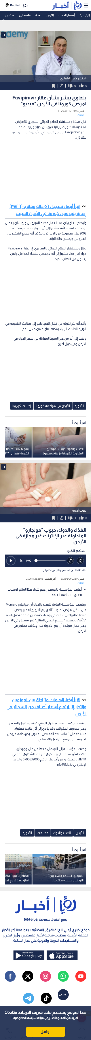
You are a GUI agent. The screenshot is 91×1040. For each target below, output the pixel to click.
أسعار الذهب (67, 15)
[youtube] (80, 976)
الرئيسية (85, 15)
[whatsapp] (63, 976)
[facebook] (10, 976)
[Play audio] (11, 561)
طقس (9, 15)
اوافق (45, 1031)
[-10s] (71, 561)
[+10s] (80, 561)
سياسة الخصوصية (24, 1018)
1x (21, 560)
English (15, 5)
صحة (38, 15)
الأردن (50, 15)
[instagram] (45, 976)
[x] (27, 976)
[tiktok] (46, 998)
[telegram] (28, 998)
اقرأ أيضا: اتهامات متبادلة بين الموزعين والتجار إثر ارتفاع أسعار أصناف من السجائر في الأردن (46, 706)
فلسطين (24, 15)
